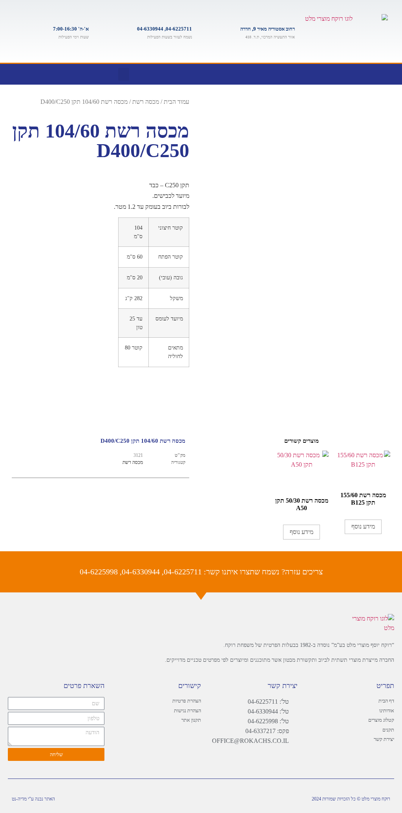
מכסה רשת (145, 101)
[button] (123, 74)
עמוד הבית (176, 101)
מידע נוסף (363, 526)
